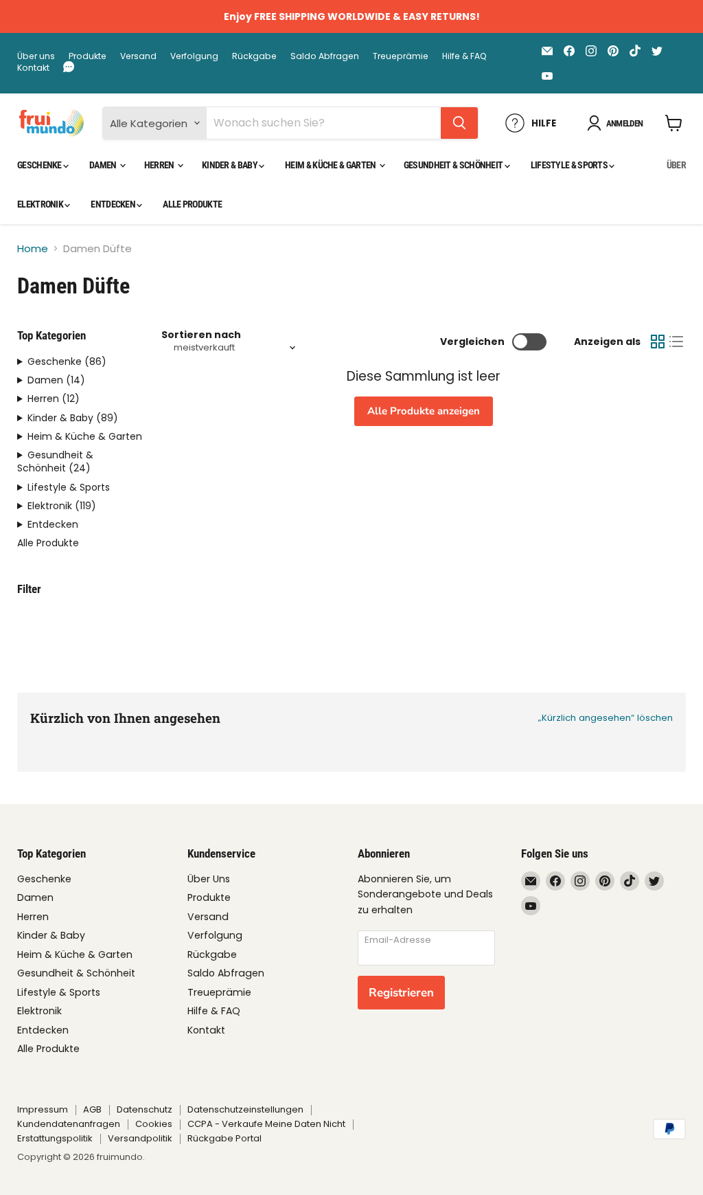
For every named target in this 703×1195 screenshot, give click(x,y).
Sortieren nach (201, 334)
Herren (160, 164)
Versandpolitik (140, 1138)
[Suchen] (459, 123)
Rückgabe (254, 56)
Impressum (42, 1109)
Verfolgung (194, 56)
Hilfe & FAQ (464, 56)
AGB (92, 1109)
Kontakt (33, 68)
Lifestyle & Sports (570, 164)
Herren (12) (53, 398)
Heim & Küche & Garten (331, 164)
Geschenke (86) (66, 361)
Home (32, 248)
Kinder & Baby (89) (72, 418)
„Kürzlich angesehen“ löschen (605, 718)
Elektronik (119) (61, 506)
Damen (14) (56, 380)
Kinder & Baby (230, 164)
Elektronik (41, 204)
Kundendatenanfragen (68, 1123)
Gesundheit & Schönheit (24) (55, 462)
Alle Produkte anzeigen (423, 411)
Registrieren (401, 993)
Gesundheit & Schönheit (454, 164)
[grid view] (657, 342)
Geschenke (40, 164)
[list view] (677, 342)
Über (676, 164)
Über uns (36, 56)
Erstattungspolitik (55, 1138)
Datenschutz (144, 1109)
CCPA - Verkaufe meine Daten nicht (266, 1123)
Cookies (153, 1123)
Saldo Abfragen (324, 56)
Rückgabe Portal (224, 1138)
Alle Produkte (192, 204)
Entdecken (114, 204)
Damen (103, 164)
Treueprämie (400, 56)
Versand (138, 56)
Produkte (87, 56)
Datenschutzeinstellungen (245, 1109)
